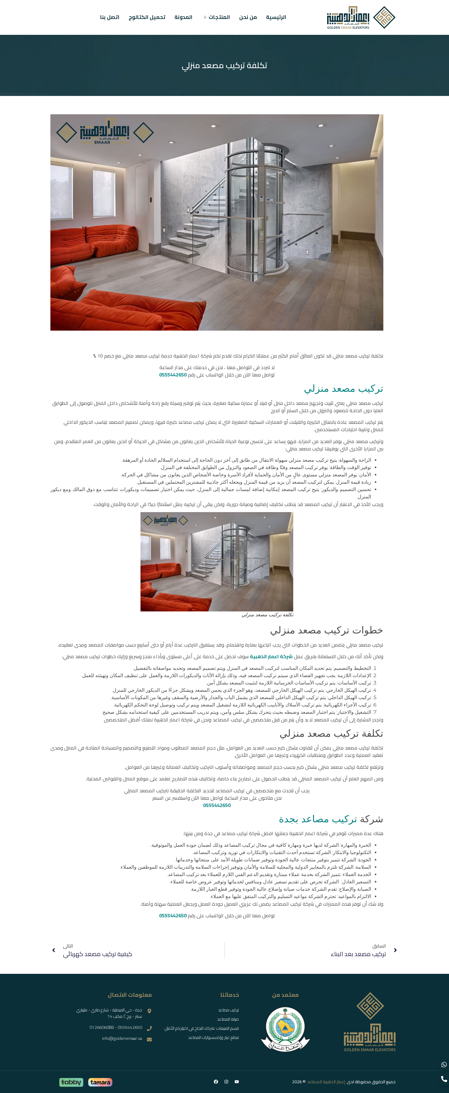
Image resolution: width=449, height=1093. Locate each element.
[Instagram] (226, 1082)
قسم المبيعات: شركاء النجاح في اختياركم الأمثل (202, 1028)
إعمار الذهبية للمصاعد (326, 1082)
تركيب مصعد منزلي (343, 388)
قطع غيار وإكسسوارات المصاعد (213, 1037)
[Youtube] (237, 1082)
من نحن (248, 17)
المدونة (183, 17)
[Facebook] (216, 1082)
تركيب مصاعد (228, 1010)
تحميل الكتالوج (147, 17)
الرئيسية (276, 17)
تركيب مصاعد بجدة (318, 819)
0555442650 (173, 374)
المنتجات (219, 17)
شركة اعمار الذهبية (271, 656)
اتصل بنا (109, 17)
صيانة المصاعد (228, 1019)
